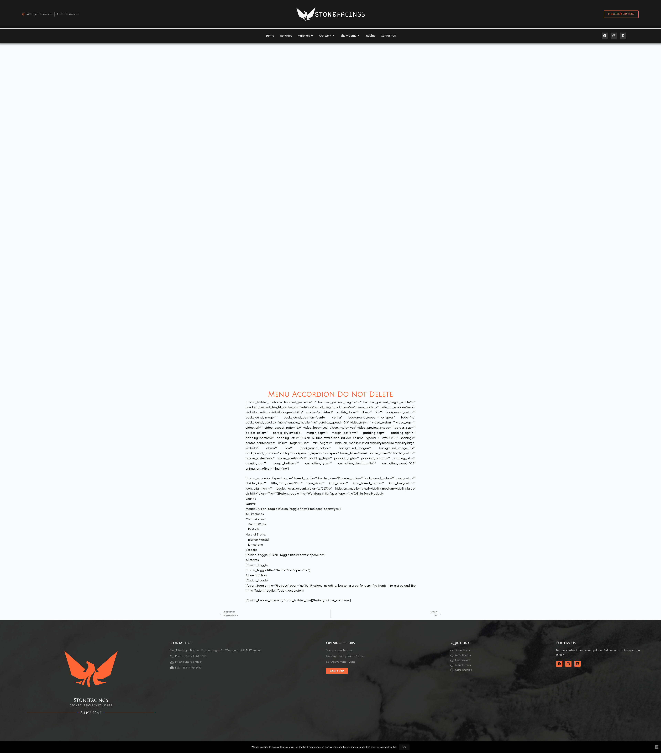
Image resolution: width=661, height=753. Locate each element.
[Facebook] (605, 36)
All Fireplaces (255, 514)
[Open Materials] (312, 36)
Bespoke (251, 550)
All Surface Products (369, 493)
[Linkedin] (623, 36)
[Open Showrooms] (358, 36)
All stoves (252, 560)
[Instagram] (614, 36)
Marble (250, 509)
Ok (404, 747)
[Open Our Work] (333, 36)
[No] (656, 747)
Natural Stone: (256, 534)
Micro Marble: (255, 519)
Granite (251, 499)
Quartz (251, 504)
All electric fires (256, 575)
